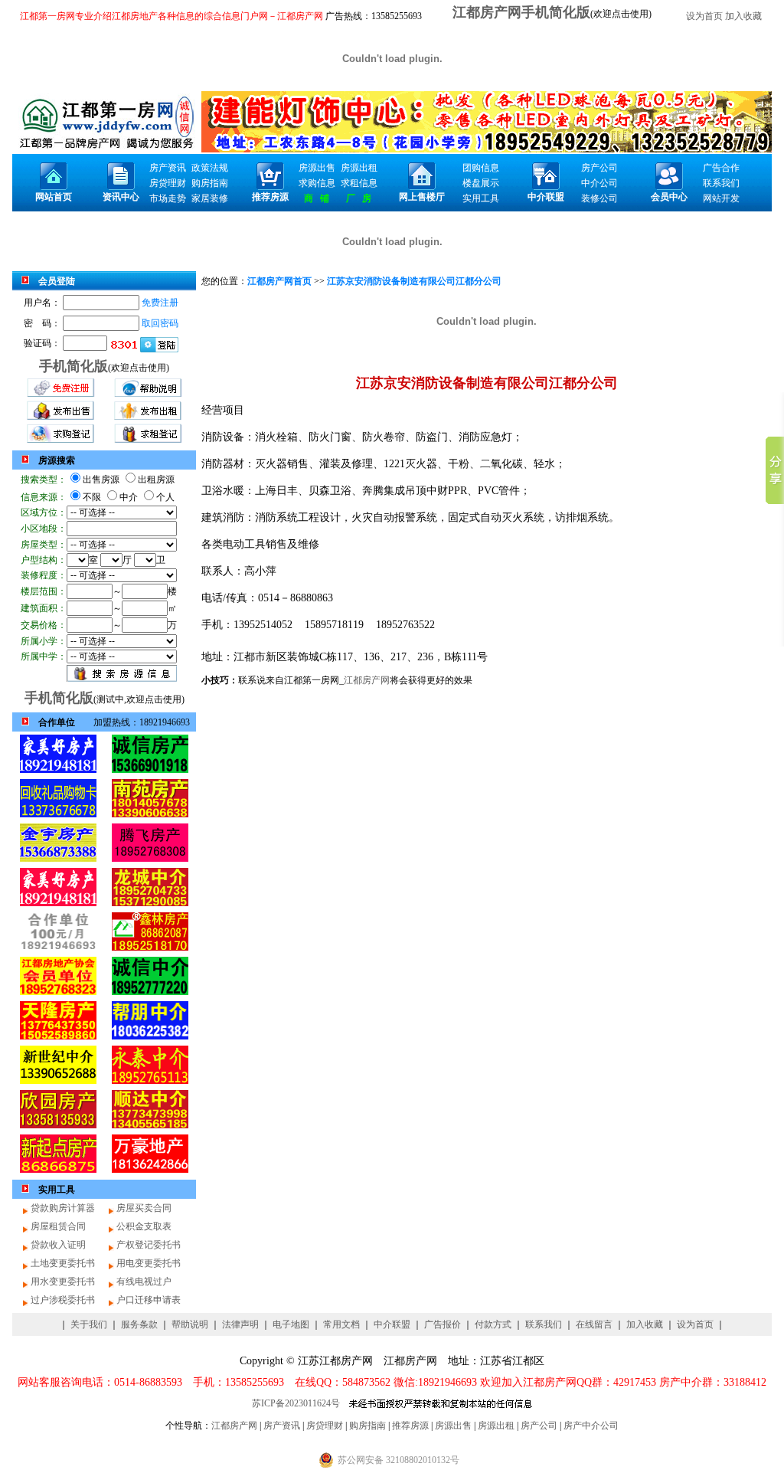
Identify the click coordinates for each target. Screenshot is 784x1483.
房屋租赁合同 (58, 1226)
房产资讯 (281, 1425)
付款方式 (493, 1324)
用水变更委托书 (63, 1281)
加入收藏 (743, 16)
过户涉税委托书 (63, 1300)
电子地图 (291, 1324)
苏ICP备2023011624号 (296, 1403)
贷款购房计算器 (63, 1208)
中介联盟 (392, 1324)
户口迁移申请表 (148, 1300)
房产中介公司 (591, 1425)
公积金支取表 (144, 1226)
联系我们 (543, 1324)
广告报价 (442, 1324)
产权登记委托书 (148, 1244)
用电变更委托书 (148, 1263)
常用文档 (341, 1324)
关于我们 (88, 1324)
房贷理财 (324, 1425)
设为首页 (704, 16)
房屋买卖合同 (144, 1208)
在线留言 (594, 1324)
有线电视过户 (144, 1281)
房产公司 (539, 1425)
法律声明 (240, 1324)
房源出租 (496, 1425)
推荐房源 (410, 1425)
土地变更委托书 (63, 1263)
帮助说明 (190, 1324)
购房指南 (367, 1425)
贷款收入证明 (58, 1244)
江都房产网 (367, 680)
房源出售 (453, 1425)
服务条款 (139, 1324)
